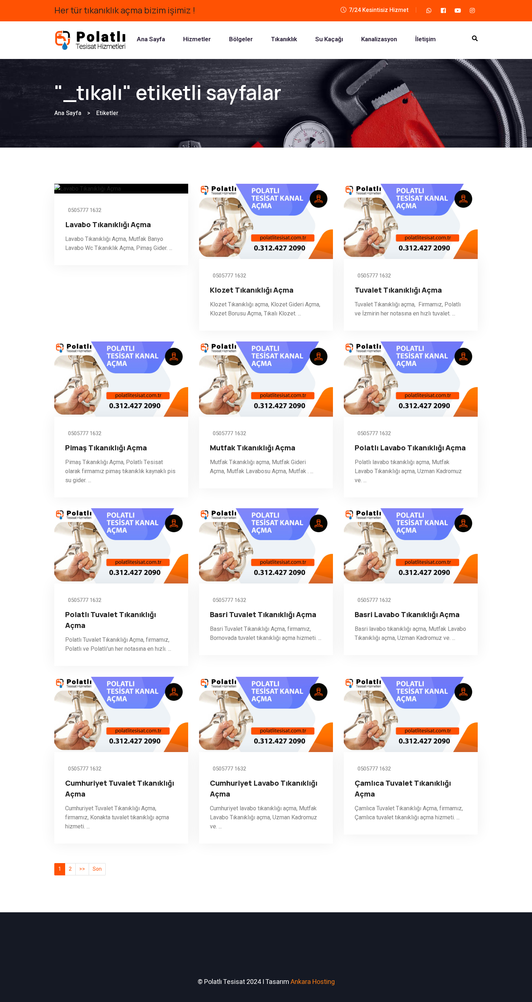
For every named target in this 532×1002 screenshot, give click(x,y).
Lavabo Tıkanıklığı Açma (108, 224)
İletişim (425, 39)
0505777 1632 (84, 210)
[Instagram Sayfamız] (472, 10)
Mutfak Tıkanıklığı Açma (252, 448)
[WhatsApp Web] (428, 10)
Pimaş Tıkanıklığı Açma (106, 448)
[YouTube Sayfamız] (457, 10)
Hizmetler (197, 39)
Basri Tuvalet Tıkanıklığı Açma (263, 614)
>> (82, 869)
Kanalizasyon (379, 39)
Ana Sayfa (151, 39)
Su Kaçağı (329, 39)
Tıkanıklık (284, 39)
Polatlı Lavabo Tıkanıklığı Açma (410, 448)
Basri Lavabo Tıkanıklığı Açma (407, 614)
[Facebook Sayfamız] (443, 10)
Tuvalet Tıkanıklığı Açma (398, 290)
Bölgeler (241, 39)
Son (97, 869)
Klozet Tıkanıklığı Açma (252, 290)
